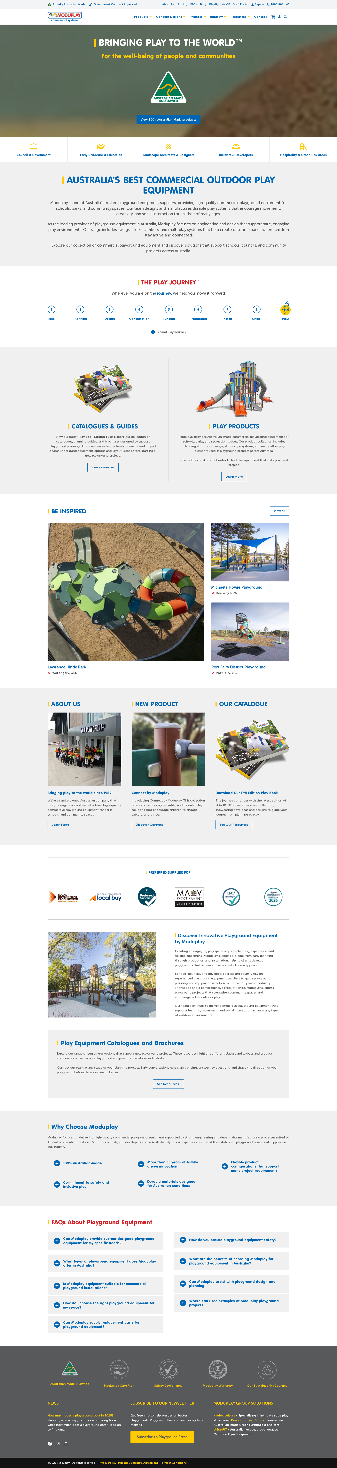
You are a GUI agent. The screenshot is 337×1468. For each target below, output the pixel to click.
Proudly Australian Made (69, 4)
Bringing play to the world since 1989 (80, 793)
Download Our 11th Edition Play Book (247, 793)
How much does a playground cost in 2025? (81, 1415)
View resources (102, 467)
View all (279, 511)
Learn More (60, 824)
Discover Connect (149, 824)
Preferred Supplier (166, 872)
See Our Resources (234, 824)
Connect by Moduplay (150, 793)
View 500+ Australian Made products (168, 119)
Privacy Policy (107, 1462)
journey (164, 293)
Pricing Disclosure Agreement (138, 1462)
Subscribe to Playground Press (162, 1437)
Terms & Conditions (173, 1462)
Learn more (234, 476)
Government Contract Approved (115, 4)
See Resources (168, 1084)
